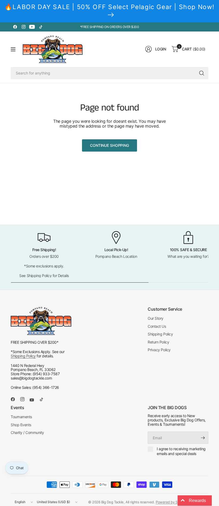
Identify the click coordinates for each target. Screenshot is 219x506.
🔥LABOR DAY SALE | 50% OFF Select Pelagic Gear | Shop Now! (109, 7)
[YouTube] (32, 27)
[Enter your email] (203, 438)
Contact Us (157, 326)
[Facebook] (15, 27)
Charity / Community (27, 432)
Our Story (155, 318)
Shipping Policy (23, 356)
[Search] (201, 73)
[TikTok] (40, 27)
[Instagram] (23, 27)
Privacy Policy (159, 349)
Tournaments (21, 416)
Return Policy (158, 342)
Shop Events (21, 424)
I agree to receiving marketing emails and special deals (181, 451)
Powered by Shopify (171, 502)
